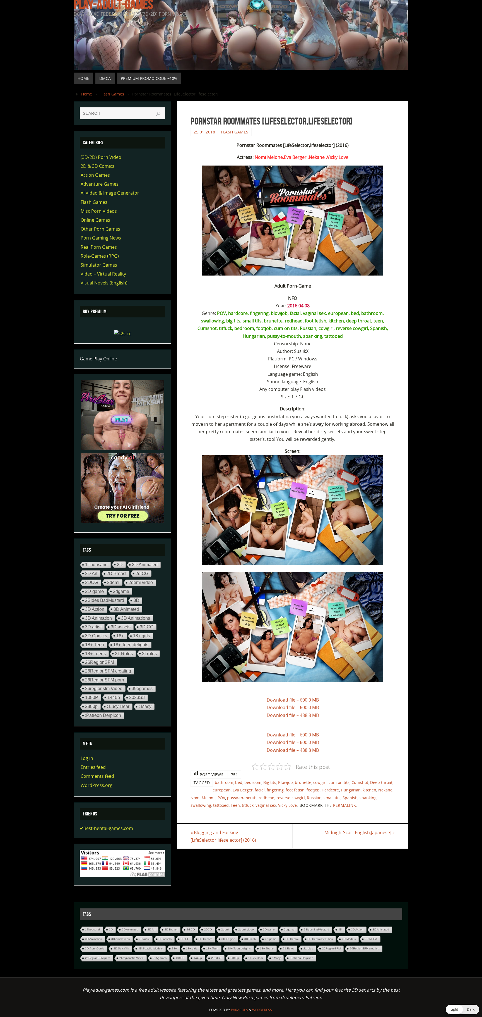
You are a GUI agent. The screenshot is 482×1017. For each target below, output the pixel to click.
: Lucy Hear (118, 706)
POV (221, 797)
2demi (113, 582)
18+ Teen (94, 644)
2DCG (91, 582)
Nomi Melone (203, 797)
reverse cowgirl (290, 797)
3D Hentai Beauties (320, 939)
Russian (314, 797)
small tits (332, 797)
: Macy (145, 706)
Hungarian (351, 790)
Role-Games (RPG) (100, 256)
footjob (313, 790)
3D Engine (228, 939)
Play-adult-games (113, 4)
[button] (462, 1009)
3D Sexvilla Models (150, 948)
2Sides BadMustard (104, 600)
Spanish (350, 797)
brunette (303, 782)
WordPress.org (96, 785)
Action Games (95, 175)
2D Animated (145, 564)
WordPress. (262, 1010)
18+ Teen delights (130, 644)
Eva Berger (243, 790)
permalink (344, 805)
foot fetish (295, 790)
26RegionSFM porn (104, 679)
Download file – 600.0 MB (293, 700)
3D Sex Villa (121, 948)
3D (136, 600)
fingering (275, 790)
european (222, 790)
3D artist (93, 626)
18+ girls (141, 635)
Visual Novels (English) (104, 283)
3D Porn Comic (94, 948)
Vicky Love (287, 805)
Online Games (95, 220)
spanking (368, 797)
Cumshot (359, 782)
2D (120, 564)
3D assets (121, 626)
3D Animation (98, 618)
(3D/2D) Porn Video (101, 157)
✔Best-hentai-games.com (106, 828)
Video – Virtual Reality (103, 274)
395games (142, 688)
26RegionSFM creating (108, 671)
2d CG (142, 573)
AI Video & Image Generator (110, 193)
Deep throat (381, 782)
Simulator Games (99, 265)
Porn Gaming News (101, 238)
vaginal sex (266, 805)
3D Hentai (292, 939)
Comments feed (97, 776)
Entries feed (93, 767)
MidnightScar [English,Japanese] (359, 832)
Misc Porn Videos (99, 211)
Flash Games (112, 94)
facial (260, 790)
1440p (113, 697)
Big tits (269, 782)
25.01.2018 (204, 132)
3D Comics (96, 635)
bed (238, 782)
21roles (149, 653)
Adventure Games (100, 184)
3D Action (94, 609)
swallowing (201, 805)
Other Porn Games (100, 229)
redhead (266, 797)
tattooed (221, 805)
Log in (87, 758)
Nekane (385, 790)
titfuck (248, 805)
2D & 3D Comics (97, 166)
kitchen (369, 790)
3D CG (146, 626)
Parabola (239, 1010)
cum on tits (339, 782)
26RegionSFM (99, 662)
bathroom (224, 782)
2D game (94, 591)
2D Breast (116, 573)
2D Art (91, 573)
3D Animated (126, 609)
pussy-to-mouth (242, 797)
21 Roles (124, 653)
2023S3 (137, 697)
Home (86, 94)
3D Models (349, 939)
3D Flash (250, 939)
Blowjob (285, 782)
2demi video (141, 582)
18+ (120, 635)
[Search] (158, 114)
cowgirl (320, 782)
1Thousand (96, 564)
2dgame (121, 591)
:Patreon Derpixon (103, 715)
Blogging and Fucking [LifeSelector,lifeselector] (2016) (223, 836)
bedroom (252, 782)
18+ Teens (95, 653)
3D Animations (135, 618)
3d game (270, 939)
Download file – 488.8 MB (293, 715)
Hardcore (330, 790)
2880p (91, 706)
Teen (235, 805)
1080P (91, 697)
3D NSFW (371, 939)
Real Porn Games (99, 247)
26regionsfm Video (103, 688)
